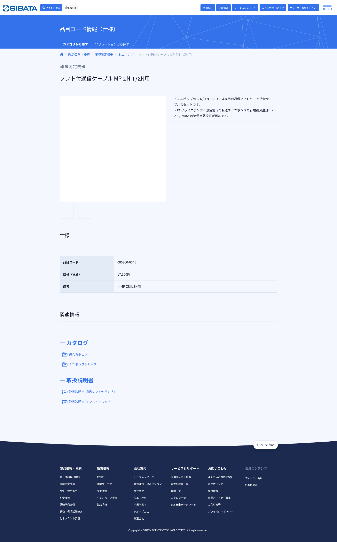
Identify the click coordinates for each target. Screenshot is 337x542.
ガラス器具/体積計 (70, 477)
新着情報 (103, 468)
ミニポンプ (126, 54)
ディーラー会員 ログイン (303, 7)
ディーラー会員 (254, 478)
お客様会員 (251, 485)
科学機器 (65, 497)
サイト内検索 (53, 7)
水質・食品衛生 (68, 491)
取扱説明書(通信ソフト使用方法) (92, 391)
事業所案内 (140, 504)
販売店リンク (215, 484)
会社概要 (139, 491)
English (72, 7)
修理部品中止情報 (181, 477)
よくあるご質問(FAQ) (220, 477)
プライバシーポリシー (220, 511)
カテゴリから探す (75, 44)
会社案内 (207, 7)
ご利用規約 (214, 504)
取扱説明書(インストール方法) (90, 401)
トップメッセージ (144, 477)
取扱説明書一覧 (180, 484)
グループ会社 (141, 511)
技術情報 (102, 491)
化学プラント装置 (70, 518)
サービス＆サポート (245, 7)
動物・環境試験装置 (71, 511)
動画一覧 (176, 491)
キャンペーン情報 (107, 497)
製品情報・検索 (79, 54)
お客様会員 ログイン (273, 7)
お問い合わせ (217, 468)
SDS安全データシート (183, 504)
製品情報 (102, 504)
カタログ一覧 (178, 497)
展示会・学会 (104, 484)
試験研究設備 (67, 504)
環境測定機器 (104, 54)
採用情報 (223, 7)
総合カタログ (78, 354)
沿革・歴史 (140, 497)
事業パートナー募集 (219, 497)
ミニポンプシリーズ (83, 364)
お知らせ (102, 477)
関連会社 (139, 518)
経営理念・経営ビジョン (148, 484)
